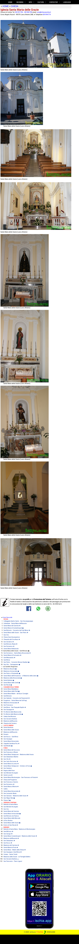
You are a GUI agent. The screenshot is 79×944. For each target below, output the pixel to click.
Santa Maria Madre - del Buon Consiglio (16, 693)
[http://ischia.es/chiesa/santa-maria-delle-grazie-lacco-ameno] (48, 608)
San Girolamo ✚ (9, 642)
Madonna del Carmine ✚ (11, 845)
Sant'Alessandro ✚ (9, 657)
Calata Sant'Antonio (10, 716)
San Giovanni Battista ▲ (11, 859)
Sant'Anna (7, 660)
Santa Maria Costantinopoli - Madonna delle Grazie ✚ (20, 836)
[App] (39, 898)
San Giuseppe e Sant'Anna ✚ (13, 852)
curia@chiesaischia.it (44, 12)
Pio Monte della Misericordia (12, 712)
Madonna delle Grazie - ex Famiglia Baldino (17, 857)
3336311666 (50, 932)
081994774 (47, 14)
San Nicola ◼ (8, 685)
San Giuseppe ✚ (9, 709)
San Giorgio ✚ (8, 834)
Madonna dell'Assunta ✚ (11, 838)
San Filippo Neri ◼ (9, 798)
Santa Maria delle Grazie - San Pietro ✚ (16, 632)
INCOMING (19, 2)
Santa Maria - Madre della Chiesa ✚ (15, 850)
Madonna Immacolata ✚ (11, 703)
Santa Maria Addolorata (11, 649)
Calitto (6, 789)
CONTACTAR (53, 2)
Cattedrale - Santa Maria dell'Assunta (15, 623)
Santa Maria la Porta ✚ (11, 847)
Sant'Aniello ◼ (8, 746)
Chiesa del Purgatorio (10, 780)
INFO (30, 2)
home (6, 6)
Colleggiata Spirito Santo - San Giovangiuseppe (18, 621)
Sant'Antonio (8, 696)
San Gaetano (8, 768)
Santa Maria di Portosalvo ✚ (12, 655)
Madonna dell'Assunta (10, 721)
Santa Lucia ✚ (8, 775)
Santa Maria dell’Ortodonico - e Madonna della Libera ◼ (21, 676)
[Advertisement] (39, 939)
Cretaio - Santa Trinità (10, 854)
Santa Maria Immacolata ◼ (12, 813)
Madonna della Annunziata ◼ (13, 678)
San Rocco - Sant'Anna (11, 737)
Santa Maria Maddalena (11, 689)
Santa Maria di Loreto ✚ (11, 763)
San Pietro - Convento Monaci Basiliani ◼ (16, 662)
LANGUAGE (67, 2)
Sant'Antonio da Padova (11, 816)
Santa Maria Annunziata (11, 741)
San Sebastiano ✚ (9, 840)
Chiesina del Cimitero (10, 723)
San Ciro (6, 635)
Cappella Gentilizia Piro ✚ (11, 743)
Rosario (6, 734)
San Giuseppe (8, 739)
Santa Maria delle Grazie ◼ (12, 823)
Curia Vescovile (7, 617)
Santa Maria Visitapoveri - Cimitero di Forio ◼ (18, 766)
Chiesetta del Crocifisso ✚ (12, 639)
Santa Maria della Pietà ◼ (11, 691)
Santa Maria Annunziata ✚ (12, 791)
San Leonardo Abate (10, 793)
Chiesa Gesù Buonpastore (12, 637)
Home (10, 2)
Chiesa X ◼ (7, 800)
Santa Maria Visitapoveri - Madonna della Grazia (19, 754)
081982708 (28, 12)
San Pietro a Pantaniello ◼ (12, 673)
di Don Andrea (8, 820)
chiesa (14, 6)
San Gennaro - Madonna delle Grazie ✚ (16, 796)
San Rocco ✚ (8, 843)
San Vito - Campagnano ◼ (12, 664)
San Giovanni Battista (10, 719)
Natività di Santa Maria (11, 804)
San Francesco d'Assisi (11, 752)
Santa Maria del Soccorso (12, 750)
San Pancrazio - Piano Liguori (13, 861)
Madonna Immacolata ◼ (11, 671)
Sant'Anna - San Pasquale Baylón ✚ (15, 707)
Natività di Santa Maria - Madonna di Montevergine (19, 829)
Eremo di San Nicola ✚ (11, 825)
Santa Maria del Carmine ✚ (12, 626)
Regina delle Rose (9, 770)
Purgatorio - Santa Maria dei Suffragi (15, 700)
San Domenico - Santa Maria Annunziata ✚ (17, 653)
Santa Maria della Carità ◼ (12, 682)
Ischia (40, 932)
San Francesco (8, 705)
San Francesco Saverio (11, 782)
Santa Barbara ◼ (9, 680)
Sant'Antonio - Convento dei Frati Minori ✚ (17, 630)
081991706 (19, 12)
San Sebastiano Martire (11, 757)
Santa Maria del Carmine (11, 811)
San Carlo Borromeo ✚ (11, 761)
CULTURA (40, 2)
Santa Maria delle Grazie (11, 730)
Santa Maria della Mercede (12, 818)
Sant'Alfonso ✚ (8, 831)
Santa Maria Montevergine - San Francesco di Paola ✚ (21, 777)
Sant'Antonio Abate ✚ (10, 644)
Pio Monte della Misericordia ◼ (13, 714)
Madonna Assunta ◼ (10, 669)
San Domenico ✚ (9, 646)
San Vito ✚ (7, 759)
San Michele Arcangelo (11, 773)
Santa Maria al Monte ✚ (11, 786)
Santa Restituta (8, 727)
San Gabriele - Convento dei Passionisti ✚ (17, 698)
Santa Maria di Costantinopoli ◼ (14, 628)
